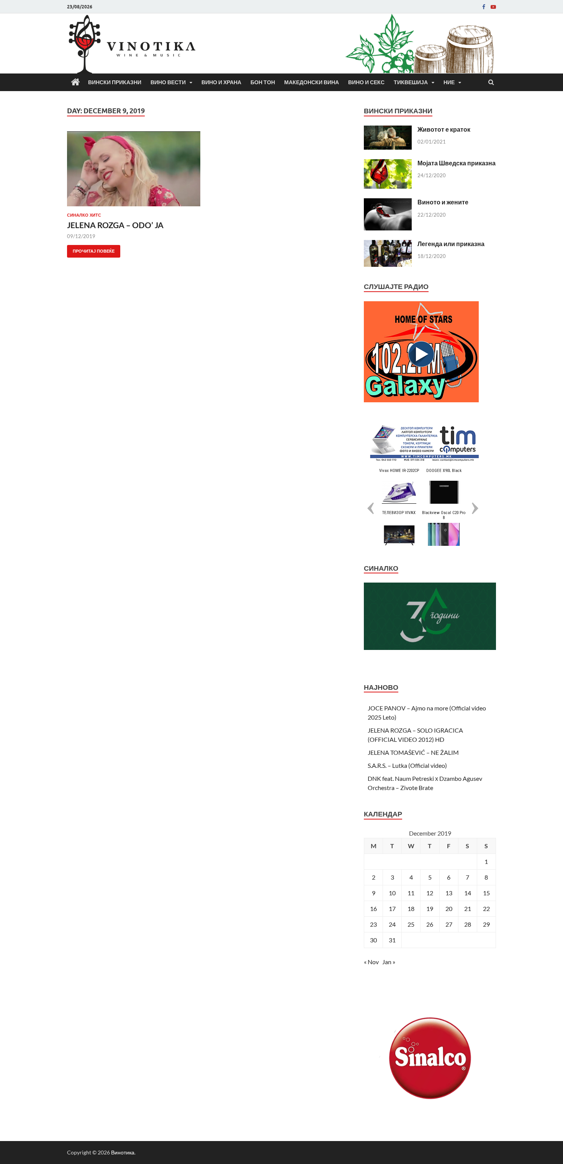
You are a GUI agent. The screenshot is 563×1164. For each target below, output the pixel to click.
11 (411, 892)
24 (392, 924)
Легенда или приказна (450, 243)
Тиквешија (411, 82)
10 (392, 892)
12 (429, 892)
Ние (449, 82)
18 (411, 908)
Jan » (388, 961)
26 (429, 924)
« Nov (371, 961)
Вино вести (168, 82)
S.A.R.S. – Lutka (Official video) (407, 765)
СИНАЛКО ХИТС (84, 215)
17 (392, 908)
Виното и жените (442, 202)
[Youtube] (493, 6)
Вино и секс (366, 82)
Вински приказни (114, 82)
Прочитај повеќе (91, 249)
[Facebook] (483, 6)
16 (373, 908)
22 (486, 908)
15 (486, 892)
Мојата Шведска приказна (456, 163)
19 (429, 908)
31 (392, 940)
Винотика (122, 1152)
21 (467, 908)
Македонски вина (311, 82)
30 (373, 940)
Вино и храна (221, 82)
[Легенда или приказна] (388, 244)
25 (411, 924)
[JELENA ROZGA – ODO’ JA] (133, 171)
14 (467, 892)
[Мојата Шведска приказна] (388, 163)
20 (448, 908)
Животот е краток (443, 129)
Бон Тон (262, 82)
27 (448, 924)
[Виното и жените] (388, 202)
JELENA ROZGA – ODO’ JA (115, 225)
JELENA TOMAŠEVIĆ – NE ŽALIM (413, 752)
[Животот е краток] (388, 130)
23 (373, 924)
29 (486, 924)
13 (448, 892)
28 (467, 924)
